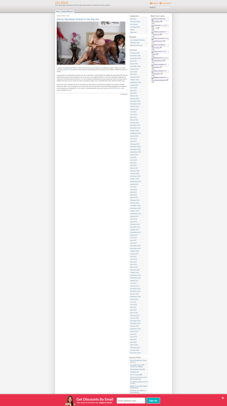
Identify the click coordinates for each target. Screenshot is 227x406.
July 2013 (133, 283)
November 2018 (135, 208)
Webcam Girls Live (136, 45)
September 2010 (135, 329)
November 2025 (135, 56)
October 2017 (134, 230)
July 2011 (133, 302)
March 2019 (134, 197)
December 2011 (135, 289)
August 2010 (134, 331)
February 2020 (135, 171)
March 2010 (134, 345)
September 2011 (135, 296)
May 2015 (133, 262)
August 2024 (134, 69)
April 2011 (133, 310)
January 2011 (134, 318)
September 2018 (135, 213)
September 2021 (135, 133)
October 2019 (134, 179)
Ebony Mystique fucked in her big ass (78, 19)
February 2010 (135, 347)
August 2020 (134, 155)
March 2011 (134, 313)
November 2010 (135, 323)
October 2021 (134, 131)
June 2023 (133, 88)
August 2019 (134, 184)
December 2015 (135, 246)
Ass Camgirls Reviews (137, 40)
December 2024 (135, 66)
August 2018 (134, 216)
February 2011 (135, 315)
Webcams (133, 32)
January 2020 (134, 173)
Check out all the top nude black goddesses (138, 378)
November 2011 (135, 291)
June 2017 (133, 238)
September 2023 (135, 82)
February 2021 (135, 144)
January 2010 (134, 350)
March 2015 (134, 267)
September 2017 (135, 232)
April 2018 (133, 222)
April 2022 (133, 117)
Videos (132, 30)
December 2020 (135, 147)
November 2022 (135, 104)
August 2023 (134, 85)
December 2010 (135, 321)
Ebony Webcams (67, 11)
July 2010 (133, 334)
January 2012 (134, 286)
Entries (155, 3)
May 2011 (133, 307)
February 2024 (135, 77)
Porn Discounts (135, 22)
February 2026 (135, 53)
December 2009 (135, 353)
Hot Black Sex (134, 372)
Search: (152, 7)
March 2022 (134, 120)
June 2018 (133, 219)
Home (58, 11)
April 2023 (133, 93)
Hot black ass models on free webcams (138, 391)
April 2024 (133, 74)
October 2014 (134, 272)
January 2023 (134, 98)
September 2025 (135, 58)
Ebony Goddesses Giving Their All (138, 361)
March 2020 (134, 168)
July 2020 (133, 157)
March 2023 (134, 96)
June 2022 (133, 114)
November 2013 (135, 278)
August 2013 (134, 280)
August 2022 (134, 109)
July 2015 (133, 256)
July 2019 (133, 187)
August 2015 (134, 254)
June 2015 (133, 259)
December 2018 (135, 205)
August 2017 (134, 235)
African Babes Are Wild (137, 369)
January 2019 (134, 203)
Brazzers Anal (68, 70)
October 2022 (134, 106)
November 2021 (135, 128)
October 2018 (134, 211)
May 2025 (133, 61)
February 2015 (135, 270)
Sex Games (134, 24)
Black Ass (133, 19)
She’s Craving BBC (136, 375)
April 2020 (133, 165)
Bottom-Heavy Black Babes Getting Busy (139, 387)
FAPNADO (115, 88)
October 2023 (134, 80)
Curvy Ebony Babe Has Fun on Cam (139, 382)
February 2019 (135, 200)
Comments (166, 3)
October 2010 (134, 326)
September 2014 (135, 275)
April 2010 (133, 342)
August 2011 (134, 299)
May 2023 (133, 90)
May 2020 (133, 163)
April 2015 (133, 264)
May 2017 (133, 240)
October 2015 (134, 251)
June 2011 (133, 305)
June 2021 (133, 138)
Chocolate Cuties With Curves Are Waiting (137, 366)
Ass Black (61, 2)
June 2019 (133, 189)
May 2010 (133, 339)
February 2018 (135, 224)
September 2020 (135, 152)
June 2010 (133, 337)
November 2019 (135, 176)
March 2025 (134, 64)
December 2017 (135, 227)
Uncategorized (135, 27)
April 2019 (133, 195)
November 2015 (135, 248)
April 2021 (133, 141)
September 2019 (135, 181)
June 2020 (133, 160)
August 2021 (134, 136)
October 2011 (134, 294)
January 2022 (134, 122)
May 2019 (133, 192)
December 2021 (135, 125)
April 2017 (133, 243)
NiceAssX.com (135, 42)
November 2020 (135, 149)
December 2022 (135, 101)
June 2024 (133, 72)
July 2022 (133, 112)
